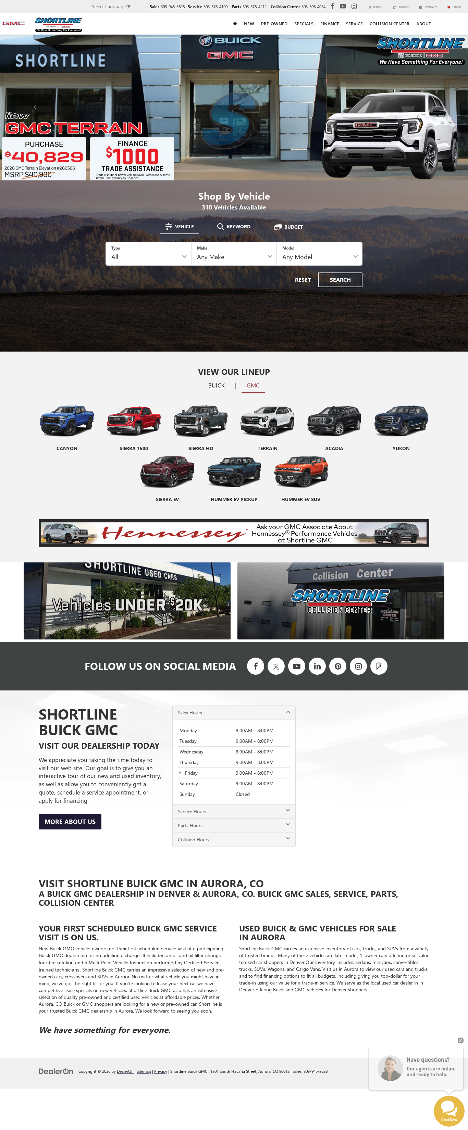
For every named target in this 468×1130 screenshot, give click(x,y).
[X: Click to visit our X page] (276, 666)
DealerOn (125, 1071)
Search (340, 279)
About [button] (423, 23)
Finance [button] (329, 23)
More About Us (70, 821)
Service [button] (354, 23)
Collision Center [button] (389, 23)
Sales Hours (190, 712)
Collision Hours (193, 839)
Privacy (160, 1071)
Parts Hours (190, 825)
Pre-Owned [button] (274, 23)
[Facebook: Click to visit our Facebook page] (332, 6)
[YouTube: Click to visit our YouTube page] (343, 6)
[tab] (179, 226)
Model (288, 248)
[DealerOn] (56, 1071)
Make (202, 248)
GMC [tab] (253, 385)
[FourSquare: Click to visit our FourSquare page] (378, 666)
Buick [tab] (216, 385)
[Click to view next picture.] (433, 107)
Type (115, 248)
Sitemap (144, 1071)
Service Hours (192, 811)
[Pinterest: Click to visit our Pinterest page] (337, 666)
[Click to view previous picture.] (35, 107)
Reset (303, 279)
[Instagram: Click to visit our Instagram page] (354, 6)
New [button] (249, 23)
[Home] (235, 24)
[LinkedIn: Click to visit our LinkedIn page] (317, 666)
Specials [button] (303, 23)
